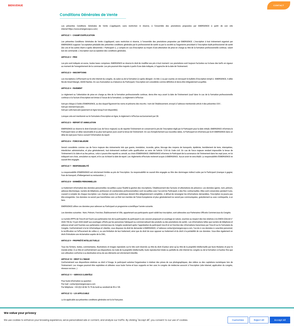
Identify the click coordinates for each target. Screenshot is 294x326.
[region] (147, 317)
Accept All (280, 320)
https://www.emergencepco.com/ (83, 29)
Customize (238, 320)
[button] (278, 5)
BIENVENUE (15, 5)
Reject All (259, 320)
